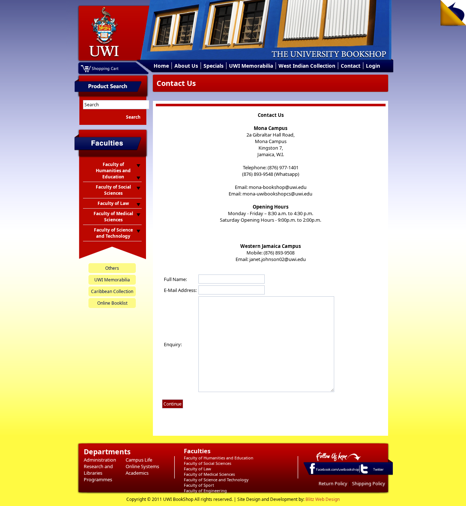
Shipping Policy (368, 483)
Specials (214, 65)
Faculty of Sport (199, 485)
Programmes (98, 479)
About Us (186, 65)
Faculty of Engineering (205, 490)
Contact (350, 65)
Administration (100, 459)
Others (112, 268)
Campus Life (139, 459)
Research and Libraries (98, 469)
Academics (137, 473)
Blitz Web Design (322, 499)
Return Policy (333, 483)
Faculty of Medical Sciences (209, 474)
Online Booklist (112, 303)
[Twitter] (364, 473)
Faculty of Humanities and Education (218, 457)
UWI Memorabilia (251, 65)
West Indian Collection (307, 65)
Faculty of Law (197, 468)
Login (373, 65)
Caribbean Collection (112, 291)
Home (161, 65)
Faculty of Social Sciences (207, 463)
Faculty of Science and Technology (216, 479)
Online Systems (142, 466)
